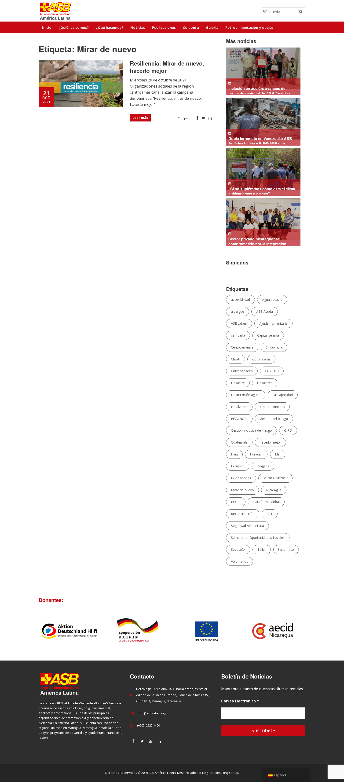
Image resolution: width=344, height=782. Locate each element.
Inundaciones (241, 478)
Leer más (140, 117)
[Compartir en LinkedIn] (210, 118)
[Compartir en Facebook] (197, 118)
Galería (212, 27)
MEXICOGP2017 (275, 478)
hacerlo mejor (270, 442)
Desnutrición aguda (245, 395)
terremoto (286, 549)
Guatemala (239, 442)
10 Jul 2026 (260, 140)
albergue (237, 311)
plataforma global (266, 501)
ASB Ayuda (264, 311)
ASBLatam (239, 323)
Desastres (264, 383)
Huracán (256, 454)
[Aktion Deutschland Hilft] (116, 631)
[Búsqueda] (300, 11)
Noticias (137, 27)
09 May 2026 (256, 241)
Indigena (262, 466)
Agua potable (272, 299)
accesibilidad (240, 299)
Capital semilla (268, 335)
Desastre (238, 383)
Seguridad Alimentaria (247, 525)
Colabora (191, 27)
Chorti (235, 359)
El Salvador (239, 406)
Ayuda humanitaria (273, 323)
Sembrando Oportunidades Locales (258, 537)
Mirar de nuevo (242, 490)
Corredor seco (242, 371)
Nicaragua (274, 490)
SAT (270, 513)
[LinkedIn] (159, 741)
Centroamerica (242, 347)
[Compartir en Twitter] (203, 118)
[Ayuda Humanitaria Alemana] (47, 631)
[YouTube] (150, 741)
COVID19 (272, 371)
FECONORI (239, 418)
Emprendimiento (272, 406)
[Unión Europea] (253, 631)
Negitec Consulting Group (220, 773)
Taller (261, 549)
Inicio (46, 27)
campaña (238, 335)
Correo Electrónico (240, 701)
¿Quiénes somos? (74, 27)
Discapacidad (283, 395)
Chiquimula (274, 347)
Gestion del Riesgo (274, 418)
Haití (234, 454)
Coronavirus (261, 359)
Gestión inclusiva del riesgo (251, 430)
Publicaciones (164, 27)
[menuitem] (47, 27)
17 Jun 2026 (261, 191)
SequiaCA (238, 549)
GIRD (288, 430)
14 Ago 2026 (260, 90)
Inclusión (237, 466)
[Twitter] (142, 741)
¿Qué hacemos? (109, 27)
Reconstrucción (242, 513)
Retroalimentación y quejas (249, 27)
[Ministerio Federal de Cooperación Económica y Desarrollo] (184, 631)
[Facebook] (133, 741)
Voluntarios (239, 561)
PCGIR (236, 501)
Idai (277, 454)
